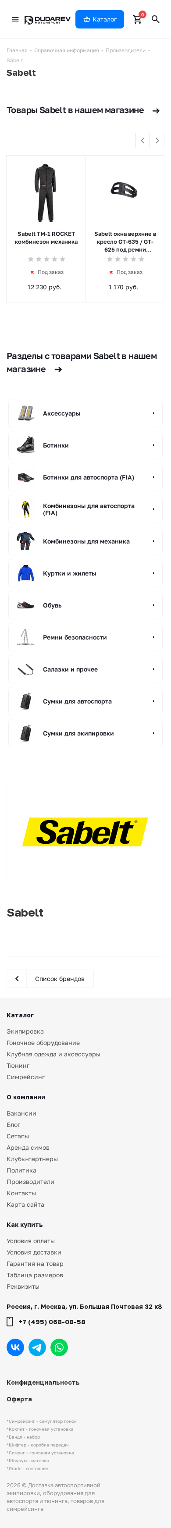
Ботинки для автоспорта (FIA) (88, 477)
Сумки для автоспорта (77, 701)
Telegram (37, 1347)
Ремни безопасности (75, 637)
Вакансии (21, 1113)
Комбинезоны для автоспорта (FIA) (89, 509)
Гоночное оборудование (43, 1042)
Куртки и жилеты (69, 573)
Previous (143, 141)
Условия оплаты (31, 1240)
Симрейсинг (26, 1076)
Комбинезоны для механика (86, 541)
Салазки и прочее (70, 669)
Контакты (21, 1193)
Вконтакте (15, 1347)
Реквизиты (23, 1286)
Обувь (52, 605)
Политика (21, 1170)
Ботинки (56, 445)
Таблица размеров (35, 1275)
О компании (26, 1097)
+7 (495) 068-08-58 (52, 1321)
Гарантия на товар (35, 1263)
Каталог (20, 1015)
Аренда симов (28, 1147)
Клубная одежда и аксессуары (53, 1054)
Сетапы (18, 1136)
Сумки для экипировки (78, 733)
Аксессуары (61, 413)
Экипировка (25, 1031)
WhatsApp (59, 1347)
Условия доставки (34, 1252)
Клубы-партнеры (32, 1158)
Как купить (25, 1224)
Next (157, 141)
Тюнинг (18, 1065)
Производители (30, 1181)
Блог (13, 1124)
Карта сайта (25, 1204)
